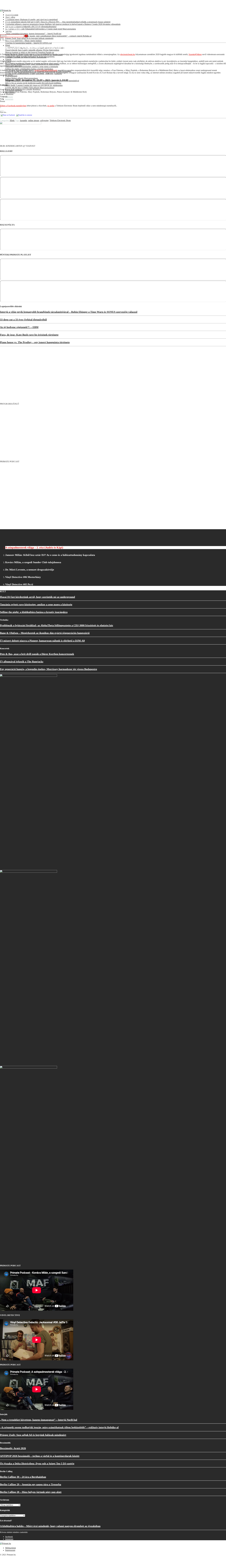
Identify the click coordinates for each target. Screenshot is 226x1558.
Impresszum (10, 1550)
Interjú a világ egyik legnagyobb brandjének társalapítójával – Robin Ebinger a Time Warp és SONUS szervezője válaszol (68, 311)
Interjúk (8, 17)
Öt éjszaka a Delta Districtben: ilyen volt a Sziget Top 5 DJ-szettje (37, 1463)
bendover (11, 40)
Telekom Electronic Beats (60, 120)
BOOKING (10, 31)
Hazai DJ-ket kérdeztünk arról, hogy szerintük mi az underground (37, 596)
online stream (33, 120)
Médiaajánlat (10, 1548)
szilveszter (44, 120)
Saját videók (5, 464)
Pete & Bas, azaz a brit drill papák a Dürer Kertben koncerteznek (37, 653)
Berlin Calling (6, 393)
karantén (23, 120)
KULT (8, 24)
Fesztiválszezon (11, 12)
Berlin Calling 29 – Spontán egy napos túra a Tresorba (30, 1484)
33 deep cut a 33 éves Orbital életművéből (23, 319)
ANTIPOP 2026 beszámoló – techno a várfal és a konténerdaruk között (39, 1455)
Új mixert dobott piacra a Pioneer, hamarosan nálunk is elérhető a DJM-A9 (42, 640)
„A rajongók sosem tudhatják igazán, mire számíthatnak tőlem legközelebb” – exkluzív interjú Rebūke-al (59, 1427)
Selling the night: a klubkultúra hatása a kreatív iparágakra (33, 612)
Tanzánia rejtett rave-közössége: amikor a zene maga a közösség (36, 604)
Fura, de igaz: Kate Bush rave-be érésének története (29, 334)
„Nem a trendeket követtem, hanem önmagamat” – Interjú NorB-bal (38, 1419)
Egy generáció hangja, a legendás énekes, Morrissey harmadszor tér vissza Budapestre (48, 669)
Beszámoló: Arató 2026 (13, 1448)
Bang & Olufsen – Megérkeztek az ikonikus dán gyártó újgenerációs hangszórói (45, 632)
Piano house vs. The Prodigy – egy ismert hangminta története (35, 342)
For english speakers (13, 29)
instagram (9, 99)
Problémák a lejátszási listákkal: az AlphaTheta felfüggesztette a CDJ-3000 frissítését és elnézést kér (56, 625)
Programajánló (11, 26)
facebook (9, 97)
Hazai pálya (10, 15)
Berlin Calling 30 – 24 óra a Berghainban (23, 1476)
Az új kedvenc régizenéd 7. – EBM (19, 327)
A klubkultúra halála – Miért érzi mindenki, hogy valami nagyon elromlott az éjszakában (50, 1526)
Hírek (7, 45)
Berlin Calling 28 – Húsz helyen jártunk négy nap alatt (30, 1491)
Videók (8, 59)
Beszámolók (5, 348)
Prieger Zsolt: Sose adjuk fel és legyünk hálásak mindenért (33, 1434)
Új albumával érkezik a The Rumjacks (21, 661)
